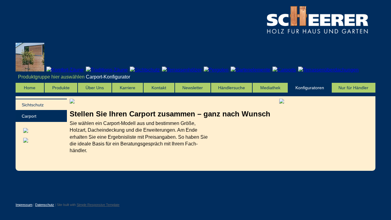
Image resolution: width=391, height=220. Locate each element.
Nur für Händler (353, 87)
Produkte (61, 87)
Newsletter (192, 87)
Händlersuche (231, 87)
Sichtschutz (33, 104)
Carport (29, 116)
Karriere (127, 87)
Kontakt (159, 87)
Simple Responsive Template (98, 205)
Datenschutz (44, 205)
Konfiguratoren (309, 87)
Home (29, 87)
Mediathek (270, 87)
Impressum (24, 205)
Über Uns (95, 87)
